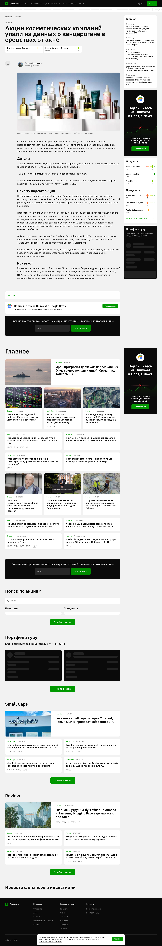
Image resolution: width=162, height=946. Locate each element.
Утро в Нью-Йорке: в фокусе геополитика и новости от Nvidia (30, 540)
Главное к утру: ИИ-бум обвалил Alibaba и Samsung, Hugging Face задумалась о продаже (86, 813)
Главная (8, 17)
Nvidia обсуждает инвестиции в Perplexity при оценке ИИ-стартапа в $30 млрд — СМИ (91, 540)
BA (54, 426)
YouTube (63, 913)
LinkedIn (63, 929)
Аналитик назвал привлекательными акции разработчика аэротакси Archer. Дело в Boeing (61, 418)
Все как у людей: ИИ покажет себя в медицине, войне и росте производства (33, 856)
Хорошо (117, 939)
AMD (16, 447)
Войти (152, 3)
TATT (68, 752)
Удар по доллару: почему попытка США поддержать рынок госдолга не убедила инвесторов (101, 418)
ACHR (49, 426)
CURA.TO (11, 770)
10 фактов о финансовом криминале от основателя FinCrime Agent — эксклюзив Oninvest (101, 504)
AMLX (68, 770)
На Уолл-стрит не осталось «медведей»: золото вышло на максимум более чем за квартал (33, 525)
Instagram (64, 925)
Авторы (36, 913)
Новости (28, 3)
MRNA (68, 861)
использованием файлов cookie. (50, 942)
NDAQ (9, 843)
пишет (116, 202)
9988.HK (65, 822)
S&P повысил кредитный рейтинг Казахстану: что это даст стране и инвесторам (22, 417)
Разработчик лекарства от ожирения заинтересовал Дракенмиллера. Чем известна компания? (32, 461)
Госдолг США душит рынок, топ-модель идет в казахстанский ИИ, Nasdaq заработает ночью (91, 856)
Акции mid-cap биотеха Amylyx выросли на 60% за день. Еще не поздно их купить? (92, 764)
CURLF (19, 770)
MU (27, 447)
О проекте (37, 909)
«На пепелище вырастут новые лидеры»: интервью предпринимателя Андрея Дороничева (61, 504)
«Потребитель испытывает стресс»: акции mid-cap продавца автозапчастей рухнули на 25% (33, 746)
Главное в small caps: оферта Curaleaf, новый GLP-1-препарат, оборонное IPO (85, 720)
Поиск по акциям (41, 3)
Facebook (64, 917)
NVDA (9, 447)
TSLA (28, 546)
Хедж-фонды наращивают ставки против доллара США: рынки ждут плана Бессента (89, 525)
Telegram (64, 909)
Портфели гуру (69, 3)
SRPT (74, 752)
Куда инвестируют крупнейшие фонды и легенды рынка (35, 643)
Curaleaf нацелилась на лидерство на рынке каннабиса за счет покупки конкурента (31, 764)
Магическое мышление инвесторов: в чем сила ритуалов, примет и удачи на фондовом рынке (33, 838)
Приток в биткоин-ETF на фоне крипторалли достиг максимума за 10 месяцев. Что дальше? (91, 439)
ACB (25, 770)
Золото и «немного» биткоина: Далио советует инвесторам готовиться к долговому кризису (22, 505)
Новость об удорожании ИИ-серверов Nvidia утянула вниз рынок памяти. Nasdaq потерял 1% (32, 440)
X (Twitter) (64, 921)
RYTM (9, 468)
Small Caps (56, 3)
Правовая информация (43, 921)
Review (81, 3)
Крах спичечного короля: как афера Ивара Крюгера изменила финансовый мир (89, 460)
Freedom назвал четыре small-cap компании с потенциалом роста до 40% (91, 746)
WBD (22, 546)
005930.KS (75, 822)
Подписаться (110, 306)
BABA (16, 546)
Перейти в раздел (62, 622)
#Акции (11, 295)
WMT (14, 752)
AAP (9, 752)
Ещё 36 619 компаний (136, 218)
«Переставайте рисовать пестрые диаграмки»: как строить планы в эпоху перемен (91, 838)
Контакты (37, 917)
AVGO (22, 447)
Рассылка (37, 925)
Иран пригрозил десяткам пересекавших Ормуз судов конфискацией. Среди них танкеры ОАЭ (87, 370)
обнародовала (79, 195)
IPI (79, 752)
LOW (20, 752)
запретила (114, 249)
